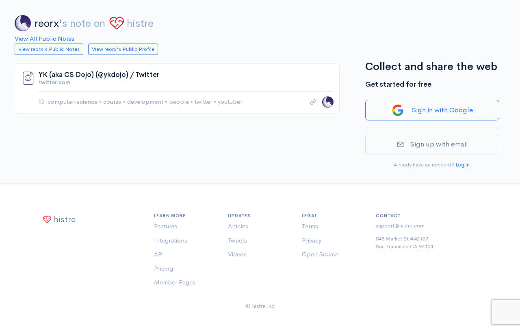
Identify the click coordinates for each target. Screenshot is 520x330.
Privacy (311, 240)
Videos (237, 254)
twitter (204, 101)
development (146, 101)
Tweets (237, 240)
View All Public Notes (44, 38)
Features (165, 226)
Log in (462, 164)
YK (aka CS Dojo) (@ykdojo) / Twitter (99, 74)
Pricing (163, 268)
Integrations (170, 240)
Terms (310, 226)
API (159, 254)
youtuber (230, 101)
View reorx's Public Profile (123, 49)
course (113, 101)
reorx (47, 23)
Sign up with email (439, 144)
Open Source (320, 254)
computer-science (73, 101)
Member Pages (174, 282)
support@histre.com (400, 225)
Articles (238, 226)
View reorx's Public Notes (49, 49)
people (180, 101)
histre (140, 23)
